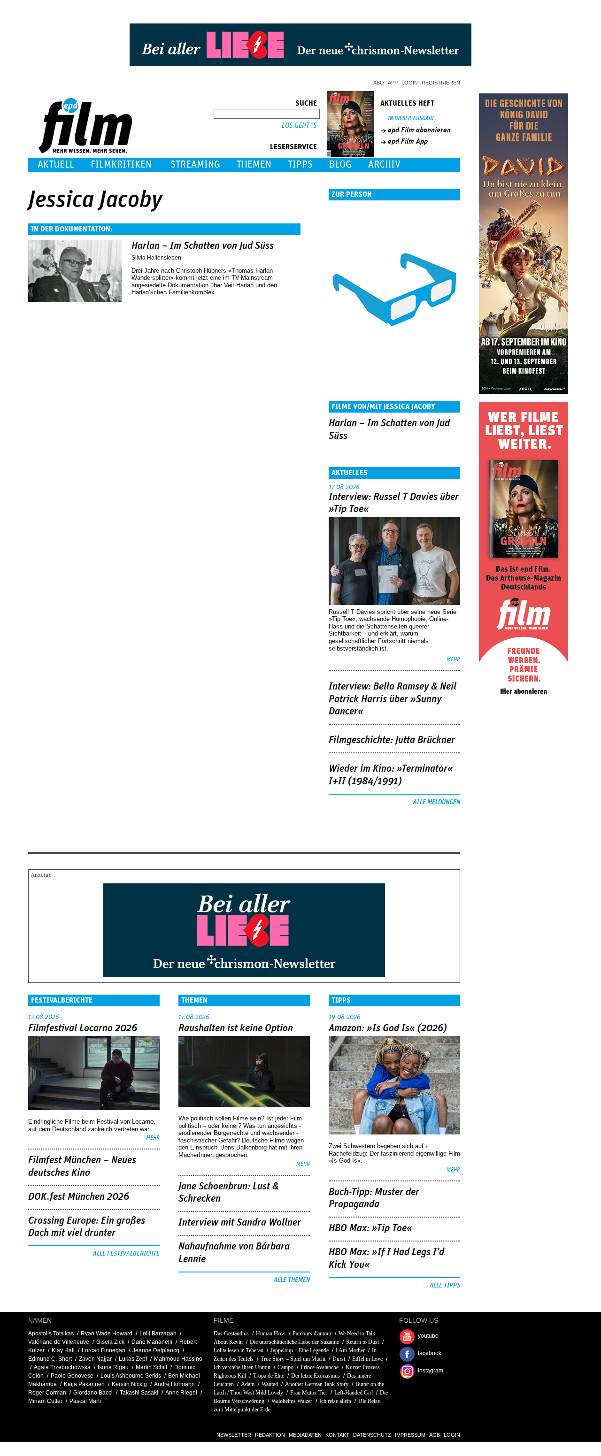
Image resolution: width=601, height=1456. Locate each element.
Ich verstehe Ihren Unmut (242, 1367)
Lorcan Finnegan (103, 1350)
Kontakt (337, 1435)
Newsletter (233, 1435)
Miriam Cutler (45, 1401)
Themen (254, 164)
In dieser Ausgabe (411, 118)
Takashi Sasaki (139, 1392)
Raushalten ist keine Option (235, 1028)
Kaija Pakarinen (84, 1384)
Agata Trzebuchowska (62, 1367)
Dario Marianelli (151, 1342)
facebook (429, 1353)
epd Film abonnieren (419, 130)
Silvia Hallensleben (156, 257)
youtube (428, 1336)
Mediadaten (305, 1435)
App (393, 82)
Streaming (195, 164)
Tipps (300, 164)
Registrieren (441, 82)
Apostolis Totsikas (51, 1333)
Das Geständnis (231, 1333)
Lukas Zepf (133, 1359)
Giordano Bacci (93, 1392)
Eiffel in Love (367, 1359)
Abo (378, 82)
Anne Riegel (181, 1392)
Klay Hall (63, 1350)
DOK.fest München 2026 (78, 1197)
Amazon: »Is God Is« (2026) (388, 1028)
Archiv (384, 164)
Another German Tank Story (316, 1384)
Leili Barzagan (158, 1333)
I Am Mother (350, 1350)
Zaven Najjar (95, 1359)
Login (409, 82)
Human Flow (270, 1333)
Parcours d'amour (312, 1333)
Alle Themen (292, 1280)
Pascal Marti (85, 1401)
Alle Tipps (445, 1285)
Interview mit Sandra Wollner (239, 1223)
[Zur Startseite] (86, 151)
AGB (434, 1435)
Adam (247, 1384)
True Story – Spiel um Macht (293, 1359)
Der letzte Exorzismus (315, 1375)
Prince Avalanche (319, 1367)
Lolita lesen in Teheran (238, 1350)
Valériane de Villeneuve (58, 1342)
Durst (338, 1359)
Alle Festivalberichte (126, 1253)
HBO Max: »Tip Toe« (370, 1228)
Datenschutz (372, 1435)
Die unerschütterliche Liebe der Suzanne (294, 1342)
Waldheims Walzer (291, 1401)
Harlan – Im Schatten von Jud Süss (202, 246)
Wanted (270, 1384)
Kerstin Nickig (129, 1384)
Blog (340, 164)
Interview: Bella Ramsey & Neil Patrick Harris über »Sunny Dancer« (392, 699)
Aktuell (56, 164)
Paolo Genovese (72, 1375)
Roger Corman (47, 1392)
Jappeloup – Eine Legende (299, 1350)
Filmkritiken (121, 164)
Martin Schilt (151, 1367)
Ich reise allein (335, 1401)
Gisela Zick (110, 1342)
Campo (285, 1367)
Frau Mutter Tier (308, 1392)
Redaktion (270, 1435)
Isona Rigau (113, 1367)
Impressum (410, 1435)
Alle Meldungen (436, 802)
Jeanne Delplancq (155, 1350)
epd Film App (408, 141)
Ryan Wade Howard (106, 1333)
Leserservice (293, 147)
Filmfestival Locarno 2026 (82, 1028)
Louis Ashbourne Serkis (130, 1375)
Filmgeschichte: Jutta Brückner (392, 740)
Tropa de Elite (268, 1375)
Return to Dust (362, 1342)
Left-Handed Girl (353, 1392)
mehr (453, 659)
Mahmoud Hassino (178, 1359)
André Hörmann (174, 1384)
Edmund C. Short (50, 1359)
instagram (430, 1370)
